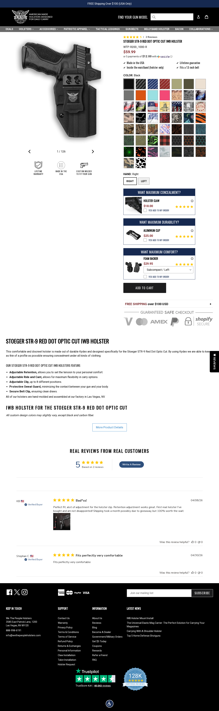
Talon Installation (67, 659)
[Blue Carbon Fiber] (153, 84)
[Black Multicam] (177, 152)
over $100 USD (146, 304)
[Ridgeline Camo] (129, 163)
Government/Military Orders (107, 636)
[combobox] (172, 16)
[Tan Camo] (129, 118)
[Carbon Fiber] (141, 84)
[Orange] (141, 95)
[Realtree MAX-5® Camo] (141, 129)
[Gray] (129, 95)
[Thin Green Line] (141, 106)
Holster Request (66, 664)
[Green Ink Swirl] (153, 140)
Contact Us (64, 618)
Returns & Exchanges (69, 646)
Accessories (48, 29)
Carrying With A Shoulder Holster (144, 631)
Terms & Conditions (68, 632)
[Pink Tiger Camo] (153, 152)
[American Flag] (153, 106)
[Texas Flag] (153, 118)
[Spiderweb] (129, 152)
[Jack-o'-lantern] (141, 152)
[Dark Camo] (141, 118)
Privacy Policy (65, 627)
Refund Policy (65, 641)
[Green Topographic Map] (129, 140)
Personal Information (69, 650)
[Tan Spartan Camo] (177, 118)
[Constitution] (177, 95)
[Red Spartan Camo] (165, 118)
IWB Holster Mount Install (140, 618)
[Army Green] (177, 84)
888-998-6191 (13, 630)
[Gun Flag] (177, 106)
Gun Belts (132, 29)
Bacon (179, 29)
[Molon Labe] (189, 106)
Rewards (97, 650)
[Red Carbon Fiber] (165, 84)
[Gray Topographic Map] (189, 129)
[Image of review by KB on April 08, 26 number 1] (61, 521)
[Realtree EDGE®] (129, 129)
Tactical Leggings (108, 29)
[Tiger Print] (201, 118)
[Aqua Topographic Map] (201, 129)
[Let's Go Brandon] (165, 129)
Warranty (63, 623)
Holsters (25, 29)
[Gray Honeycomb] (177, 140)
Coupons (97, 646)
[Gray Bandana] (189, 152)
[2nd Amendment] (189, 95)
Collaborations (200, 29)
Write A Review (131, 464)
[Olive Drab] (189, 84)
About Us (97, 618)
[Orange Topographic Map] (177, 129)
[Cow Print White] (141, 163)
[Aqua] (153, 95)
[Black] (129, 84)
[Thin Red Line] (129, 106)
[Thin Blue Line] (201, 95)
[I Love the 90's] (189, 118)
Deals (9, 29)
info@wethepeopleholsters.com (23, 635)
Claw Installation (66, 655)
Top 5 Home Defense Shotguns (143, 635)
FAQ (94, 659)
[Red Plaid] (165, 140)
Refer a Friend (99, 655)
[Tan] (201, 84)
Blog (94, 627)
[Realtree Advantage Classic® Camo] (153, 129)
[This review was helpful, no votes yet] (192, 542)
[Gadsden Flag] (165, 106)
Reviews (96, 623)
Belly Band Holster (156, 29)
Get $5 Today (99, 641)
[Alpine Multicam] (165, 152)
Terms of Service (67, 636)
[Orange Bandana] (201, 152)
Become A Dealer (101, 632)
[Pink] (165, 95)
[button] (168, 56)
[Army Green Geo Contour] (141, 140)
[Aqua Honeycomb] (201, 140)
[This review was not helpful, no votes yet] (199, 542)
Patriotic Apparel (76, 29)
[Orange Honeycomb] (189, 140)
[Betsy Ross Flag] (201, 106)
